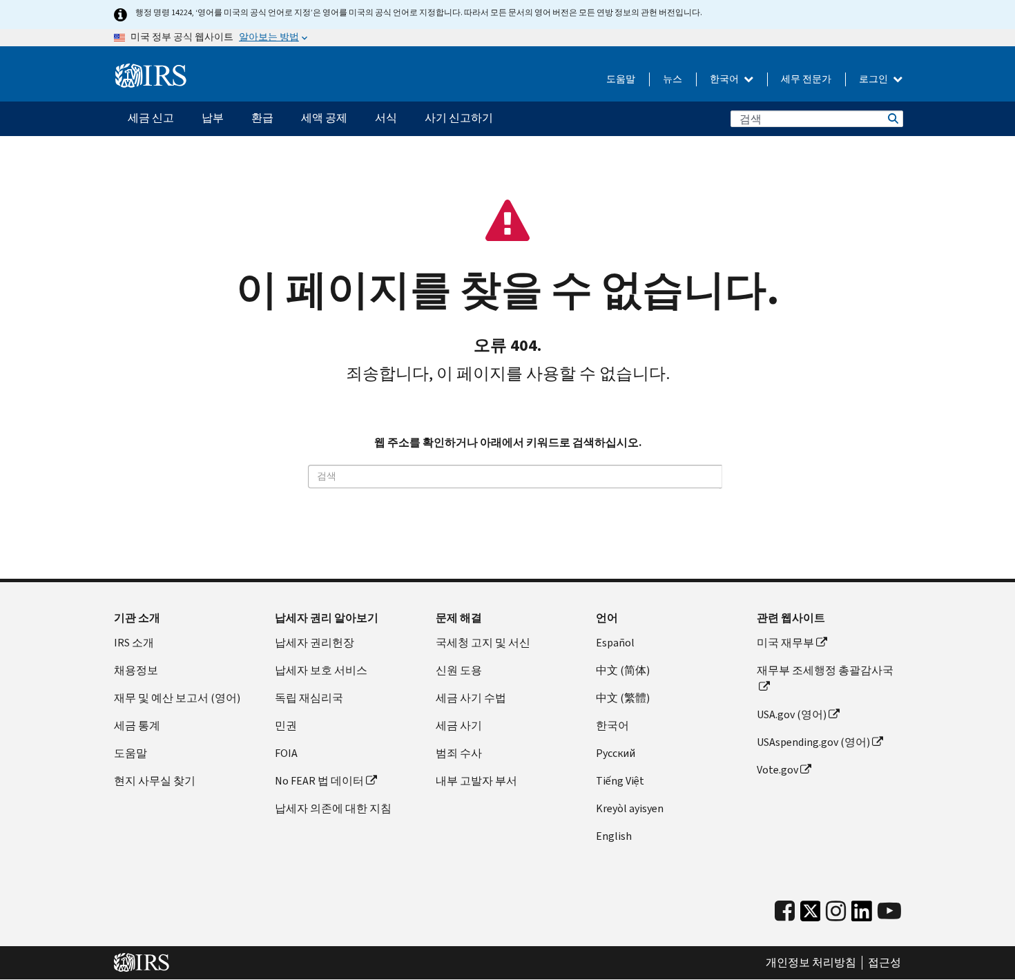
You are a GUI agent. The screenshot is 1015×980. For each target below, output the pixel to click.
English (614, 836)
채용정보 (136, 670)
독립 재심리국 (309, 698)
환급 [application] (262, 118)
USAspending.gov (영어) (813, 742)
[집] (150, 76)
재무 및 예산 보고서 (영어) (177, 698)
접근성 (884, 963)
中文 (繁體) (623, 698)
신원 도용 (459, 670)
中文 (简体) (623, 670)
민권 (286, 725)
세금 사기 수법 (471, 698)
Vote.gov (777, 769)
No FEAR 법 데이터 (319, 781)
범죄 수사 (459, 753)
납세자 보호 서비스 (321, 670)
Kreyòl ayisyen (630, 808)
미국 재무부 (785, 642)
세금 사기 (459, 725)
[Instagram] (836, 911)
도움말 (620, 79)
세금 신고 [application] (151, 118)
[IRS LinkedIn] (861, 914)
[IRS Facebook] (785, 911)
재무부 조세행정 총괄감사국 (825, 670)
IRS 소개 (134, 642)
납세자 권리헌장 (314, 642)
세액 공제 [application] (324, 118)
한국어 (725, 79)
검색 (892, 119)
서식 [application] (386, 118)
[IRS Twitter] (810, 914)
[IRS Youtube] (889, 911)
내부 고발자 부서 (476, 781)
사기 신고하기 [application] (459, 118)
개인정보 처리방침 (811, 963)
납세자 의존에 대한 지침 (333, 808)
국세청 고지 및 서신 (483, 642)
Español (615, 642)
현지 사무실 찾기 (154, 781)
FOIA (286, 753)
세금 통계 (137, 725)
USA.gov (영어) (791, 714)
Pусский (615, 753)
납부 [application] (213, 118)
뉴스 (672, 79)
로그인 (874, 79)
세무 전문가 (806, 79)
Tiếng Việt (620, 781)
